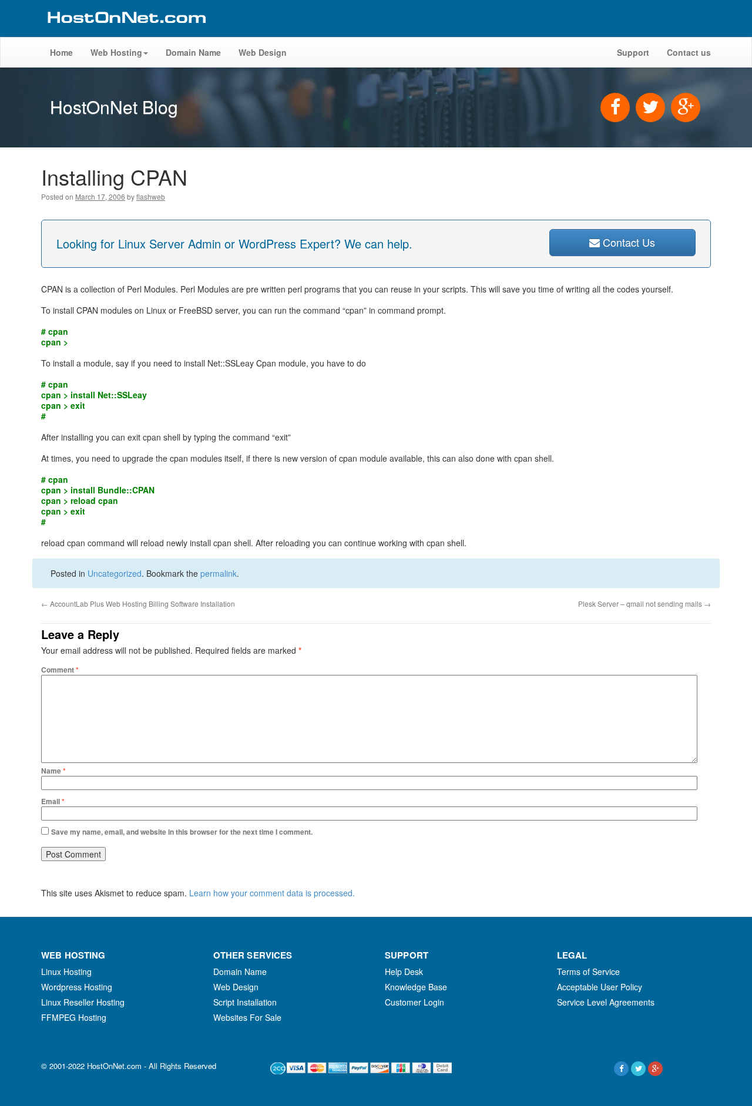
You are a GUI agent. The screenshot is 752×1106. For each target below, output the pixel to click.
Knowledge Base (416, 987)
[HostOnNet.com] (125, 32)
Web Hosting (116, 52)
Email (53, 801)
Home (61, 52)
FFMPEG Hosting (73, 1017)
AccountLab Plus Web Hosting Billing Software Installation (138, 604)
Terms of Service (588, 971)
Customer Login (414, 1002)
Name (53, 770)
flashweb (150, 196)
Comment (60, 669)
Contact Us (627, 242)
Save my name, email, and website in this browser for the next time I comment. (182, 831)
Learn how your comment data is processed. (272, 893)
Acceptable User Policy (599, 987)
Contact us (689, 52)
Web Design (263, 52)
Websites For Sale (247, 1017)
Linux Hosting (66, 971)
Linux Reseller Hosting (83, 1002)
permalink (218, 573)
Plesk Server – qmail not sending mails (644, 604)
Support (633, 52)
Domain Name (193, 52)
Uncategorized (115, 573)
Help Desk (404, 971)
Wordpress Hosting (76, 987)
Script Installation (245, 1002)
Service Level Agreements (605, 1002)
